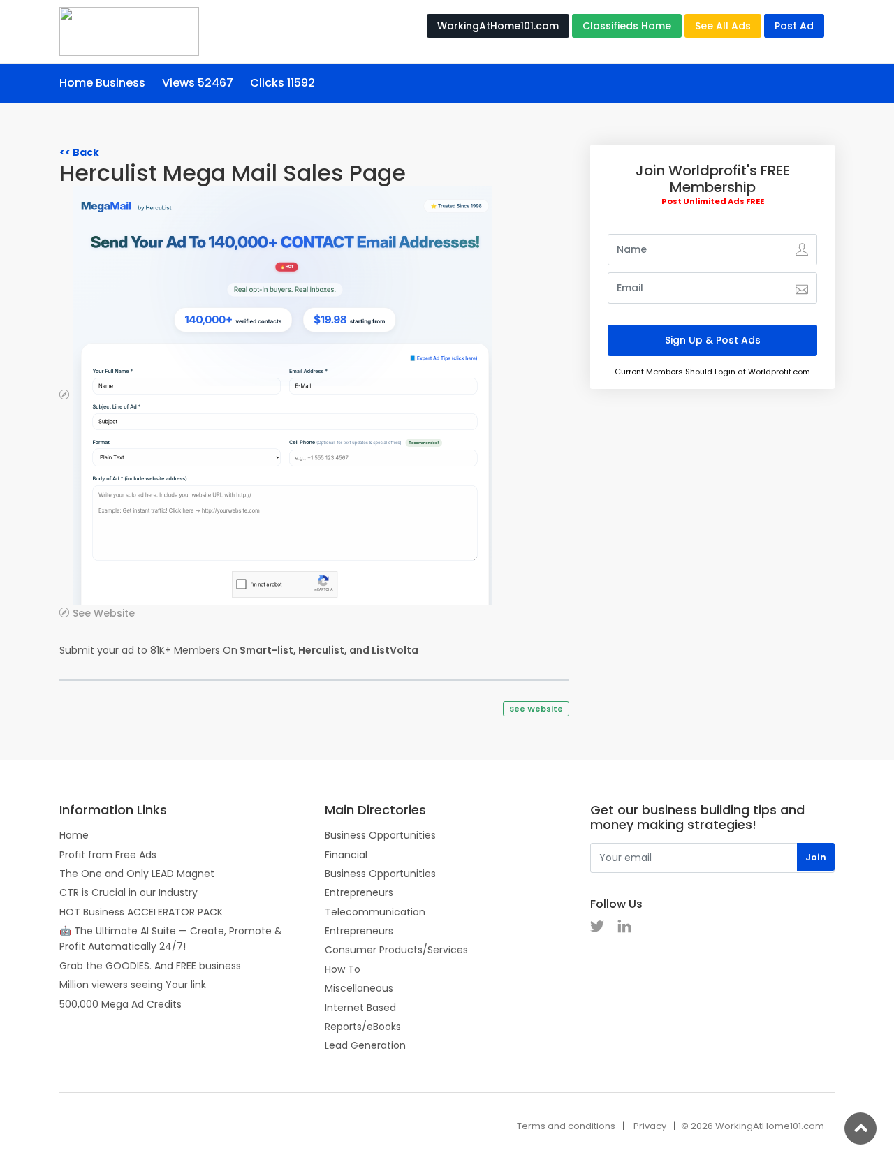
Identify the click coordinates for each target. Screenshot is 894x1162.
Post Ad (794, 26)
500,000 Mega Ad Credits (120, 1004)
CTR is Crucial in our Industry (128, 892)
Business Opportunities (380, 835)
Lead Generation (365, 1045)
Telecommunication (375, 912)
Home (74, 835)
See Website (104, 613)
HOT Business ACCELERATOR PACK (141, 912)
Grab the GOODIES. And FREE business (150, 966)
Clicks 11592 (282, 83)
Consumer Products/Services (396, 950)
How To (342, 969)
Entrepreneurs (359, 892)
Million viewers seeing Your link (132, 985)
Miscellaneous (359, 988)
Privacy (649, 1126)
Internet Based (360, 1008)
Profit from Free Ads (107, 855)
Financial (346, 855)
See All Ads (723, 26)
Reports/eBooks (363, 1027)
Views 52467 (197, 83)
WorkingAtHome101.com (498, 26)
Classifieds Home (626, 26)
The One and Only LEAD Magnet (136, 874)
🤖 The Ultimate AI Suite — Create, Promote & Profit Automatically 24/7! (170, 938)
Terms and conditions (566, 1126)
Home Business (102, 83)
